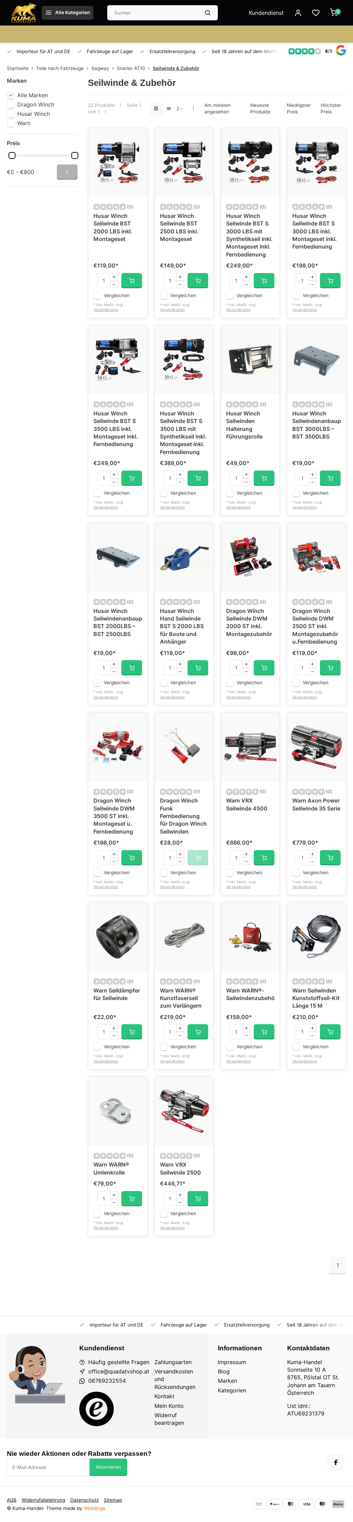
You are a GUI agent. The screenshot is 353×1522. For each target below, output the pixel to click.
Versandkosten (105, 310)
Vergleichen (117, 295)
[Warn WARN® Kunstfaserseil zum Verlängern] (184, 937)
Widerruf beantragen (169, 1419)
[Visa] (306, 1504)
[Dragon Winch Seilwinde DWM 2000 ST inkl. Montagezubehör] (250, 557)
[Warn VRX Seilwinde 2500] (184, 1111)
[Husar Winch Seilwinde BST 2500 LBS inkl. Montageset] (184, 162)
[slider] (12, 155)
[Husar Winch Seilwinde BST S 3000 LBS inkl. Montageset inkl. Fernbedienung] (316, 162)
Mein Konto (169, 1405)
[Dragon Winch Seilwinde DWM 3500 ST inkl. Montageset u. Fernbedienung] (117, 747)
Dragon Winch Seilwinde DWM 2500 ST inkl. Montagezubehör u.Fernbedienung (315, 626)
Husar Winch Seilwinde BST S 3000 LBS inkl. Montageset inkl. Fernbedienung (314, 231)
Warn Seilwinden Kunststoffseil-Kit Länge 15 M (316, 998)
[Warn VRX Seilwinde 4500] (250, 747)
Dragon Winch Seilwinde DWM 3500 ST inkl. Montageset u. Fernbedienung (114, 816)
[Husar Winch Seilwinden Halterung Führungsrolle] (250, 359)
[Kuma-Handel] (23, 12)
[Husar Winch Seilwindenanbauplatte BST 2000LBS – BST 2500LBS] (117, 557)
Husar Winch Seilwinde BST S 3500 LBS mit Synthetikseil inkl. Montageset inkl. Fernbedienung (183, 432)
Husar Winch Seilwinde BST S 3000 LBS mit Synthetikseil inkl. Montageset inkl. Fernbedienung (249, 235)
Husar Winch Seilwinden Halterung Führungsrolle (244, 425)
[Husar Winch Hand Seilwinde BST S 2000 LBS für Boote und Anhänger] (184, 557)
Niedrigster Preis (299, 108)
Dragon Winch (35, 104)
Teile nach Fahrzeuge (60, 68)
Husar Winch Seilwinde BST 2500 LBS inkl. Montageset (179, 227)
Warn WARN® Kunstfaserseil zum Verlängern (181, 998)
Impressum (232, 1362)
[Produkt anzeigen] (131, 280)
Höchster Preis (331, 108)
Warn (23, 123)
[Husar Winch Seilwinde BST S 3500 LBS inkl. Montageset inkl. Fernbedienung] (117, 359)
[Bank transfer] (259, 1504)
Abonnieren (108, 1467)
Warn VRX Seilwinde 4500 (247, 804)
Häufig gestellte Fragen (118, 1362)
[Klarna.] (338, 1504)
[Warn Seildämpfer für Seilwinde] (117, 937)
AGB (12, 1500)
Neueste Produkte (260, 108)
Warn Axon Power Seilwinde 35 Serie (316, 804)
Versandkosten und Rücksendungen (174, 1379)
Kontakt (164, 1396)
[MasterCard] (290, 1504)
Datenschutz (84, 1500)
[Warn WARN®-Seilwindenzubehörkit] (250, 937)
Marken (227, 1380)
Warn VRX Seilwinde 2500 (180, 1168)
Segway (100, 68)
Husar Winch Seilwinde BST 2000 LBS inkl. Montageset (112, 227)
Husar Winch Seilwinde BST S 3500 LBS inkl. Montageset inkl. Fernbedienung (115, 429)
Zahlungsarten (173, 1362)
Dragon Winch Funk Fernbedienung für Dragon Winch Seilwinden (183, 816)
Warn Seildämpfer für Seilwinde (116, 994)
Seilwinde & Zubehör (176, 68)
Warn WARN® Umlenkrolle (111, 1168)
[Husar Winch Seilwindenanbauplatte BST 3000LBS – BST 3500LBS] (316, 359)
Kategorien (232, 1390)
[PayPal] (275, 1504)
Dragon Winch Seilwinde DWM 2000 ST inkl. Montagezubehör (249, 622)
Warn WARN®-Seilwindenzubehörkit (250, 994)
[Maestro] (322, 1504)
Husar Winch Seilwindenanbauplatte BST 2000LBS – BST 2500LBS (117, 622)
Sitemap (113, 1500)
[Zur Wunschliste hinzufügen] (137, 138)
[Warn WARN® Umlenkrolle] (117, 1111)
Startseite (18, 68)
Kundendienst (266, 12)
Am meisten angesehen (217, 108)
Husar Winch (33, 113)
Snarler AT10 (131, 68)
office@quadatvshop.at (118, 1371)
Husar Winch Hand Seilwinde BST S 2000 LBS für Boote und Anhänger (182, 626)
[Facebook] (335, 1462)
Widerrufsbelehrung (43, 1500)
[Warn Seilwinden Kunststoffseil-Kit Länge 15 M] (316, 937)
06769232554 (107, 1380)
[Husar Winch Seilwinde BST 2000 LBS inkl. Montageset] (117, 162)
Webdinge (94, 1508)
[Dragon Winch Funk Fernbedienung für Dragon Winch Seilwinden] (184, 747)
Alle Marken (32, 95)
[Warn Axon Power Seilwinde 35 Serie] (316, 747)
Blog (224, 1371)
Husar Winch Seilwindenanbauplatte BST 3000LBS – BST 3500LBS (316, 425)
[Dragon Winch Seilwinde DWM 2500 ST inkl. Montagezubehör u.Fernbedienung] (316, 557)
